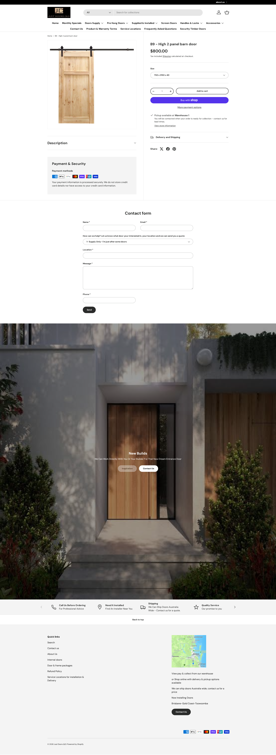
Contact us (53, 648)
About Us (52, 654)
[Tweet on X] (161, 149)
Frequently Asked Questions (160, 28)
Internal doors (54, 659)
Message (87, 263)
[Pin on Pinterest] (174, 149)
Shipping (167, 56)
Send (89, 309)
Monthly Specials (72, 23)
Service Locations (130, 28)
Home (55, 23)
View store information (165, 125)
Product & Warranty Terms (101, 28)
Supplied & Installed (143, 23)
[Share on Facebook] (168, 149)
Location (87, 249)
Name (85, 222)
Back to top (138, 619)
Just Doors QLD (60, 744)
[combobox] (143, 12)
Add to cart (202, 91)
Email (143, 222)
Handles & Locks (189, 23)
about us (220, 2)
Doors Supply (92, 23)
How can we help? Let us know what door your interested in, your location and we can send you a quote (134, 236)
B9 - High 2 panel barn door (66, 36)
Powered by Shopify (75, 744)
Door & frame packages (59, 665)
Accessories (213, 23)
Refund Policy (54, 671)
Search (51, 642)
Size (152, 68)
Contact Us (76, 28)
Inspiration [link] (127, 468)
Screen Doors (169, 23)
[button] (227, 12)
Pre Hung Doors (116, 23)
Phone (86, 294)
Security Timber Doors (193, 28)
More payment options (189, 107)
